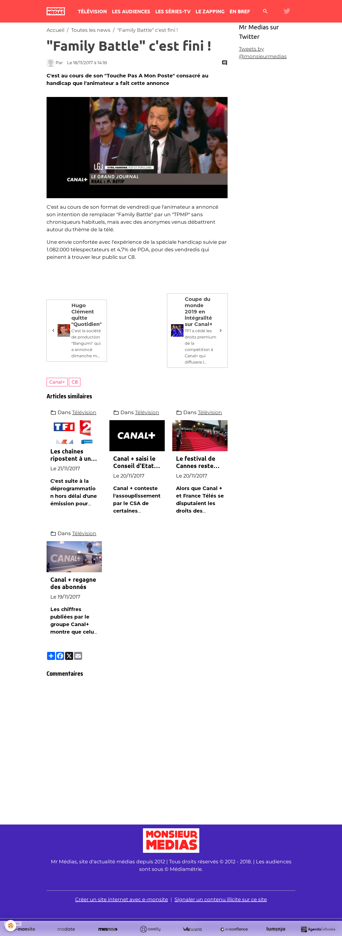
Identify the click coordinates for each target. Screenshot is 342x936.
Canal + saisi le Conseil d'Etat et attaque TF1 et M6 (134, 462)
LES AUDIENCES (131, 11)
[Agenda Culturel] (318, 929)
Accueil (55, 30)
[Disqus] (137, 752)
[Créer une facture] (192, 929)
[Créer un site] (24, 929)
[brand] (57, 11)
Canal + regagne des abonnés (73, 583)
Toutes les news (90, 30)
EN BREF (240, 11)
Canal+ (57, 382)
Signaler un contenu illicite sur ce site (221, 899)
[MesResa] (108, 929)
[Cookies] (10, 925)
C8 (75, 382)
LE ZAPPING (210, 11)
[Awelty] (150, 929)
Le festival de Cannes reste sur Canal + (195, 462)
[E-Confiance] (234, 929)
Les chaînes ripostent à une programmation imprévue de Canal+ (72, 455)
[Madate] (66, 929)
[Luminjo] (276, 929)
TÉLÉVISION (92, 11)
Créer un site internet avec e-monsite (121, 899)
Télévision (84, 412)
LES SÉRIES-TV (173, 11)
